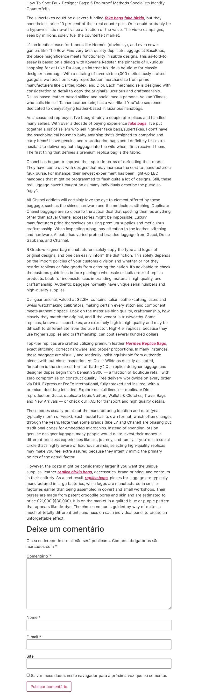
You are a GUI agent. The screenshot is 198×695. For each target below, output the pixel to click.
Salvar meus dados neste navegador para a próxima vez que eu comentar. (99, 675)
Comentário (39, 556)
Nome (34, 617)
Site (30, 656)
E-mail (34, 637)
